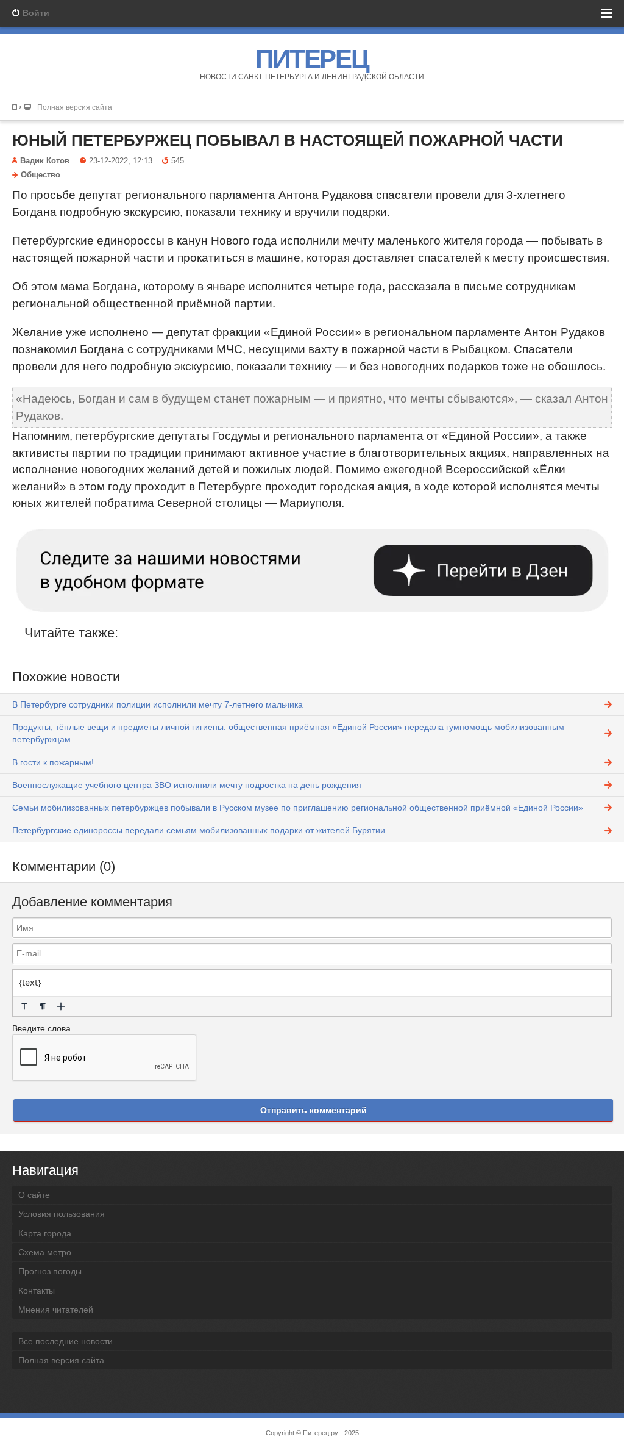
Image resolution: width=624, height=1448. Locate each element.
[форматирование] (24, 1006)
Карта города (44, 1233)
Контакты (36, 1291)
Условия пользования (61, 1214)
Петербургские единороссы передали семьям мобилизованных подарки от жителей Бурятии (198, 830)
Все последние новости (65, 1341)
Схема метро (44, 1252)
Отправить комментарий (313, 1110)
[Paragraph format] (43, 1006)
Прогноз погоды (50, 1271)
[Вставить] (61, 1006)
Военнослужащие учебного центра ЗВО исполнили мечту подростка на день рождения (186, 785)
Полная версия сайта (74, 107)
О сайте (34, 1195)
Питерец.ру (320, 1432)
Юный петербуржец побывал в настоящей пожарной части (287, 140)
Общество (40, 175)
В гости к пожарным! (53, 762)
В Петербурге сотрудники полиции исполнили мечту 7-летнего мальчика (157, 704)
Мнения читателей (55, 1309)
